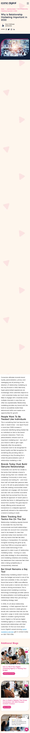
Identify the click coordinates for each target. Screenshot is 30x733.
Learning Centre (11, 9)
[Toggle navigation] (28, 3)
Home (2, 9)
